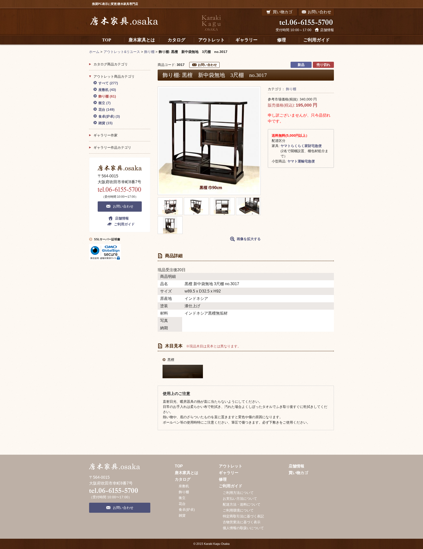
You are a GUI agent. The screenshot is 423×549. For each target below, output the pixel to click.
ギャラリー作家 (106, 135)
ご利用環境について (238, 510)
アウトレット (230, 466)
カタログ (182, 479)
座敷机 (107, 90)
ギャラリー (228, 473)
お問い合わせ (207, 65)
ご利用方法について (238, 493)
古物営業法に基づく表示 (241, 522)
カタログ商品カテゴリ (111, 64)
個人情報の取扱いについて (243, 528)
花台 (106, 109)
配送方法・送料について (241, 504)
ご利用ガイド (124, 224)
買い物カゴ (298, 473)
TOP (179, 466)
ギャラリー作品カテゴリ (112, 147)
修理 (223, 479)
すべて (108, 83)
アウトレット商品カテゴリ (114, 76)
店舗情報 (327, 30)
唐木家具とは (186, 473)
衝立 (104, 103)
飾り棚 (291, 89)
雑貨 (105, 123)
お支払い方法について (240, 498)
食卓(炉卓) (109, 116)
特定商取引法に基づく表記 (243, 516)
